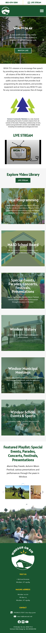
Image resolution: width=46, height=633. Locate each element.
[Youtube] (26, 621)
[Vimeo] (23, 621)
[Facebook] (19, 621)
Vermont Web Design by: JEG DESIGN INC (23, 629)
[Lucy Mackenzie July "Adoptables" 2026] (17, 492)
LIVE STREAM (23, 180)
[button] (42, 11)
